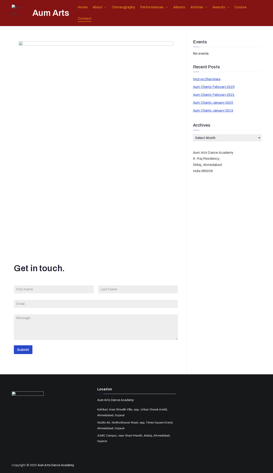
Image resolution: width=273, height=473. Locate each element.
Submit (23, 350)
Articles (196, 7)
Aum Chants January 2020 (213, 102)
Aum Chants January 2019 (213, 110)
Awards (218, 7)
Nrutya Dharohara (207, 79)
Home (82, 7)
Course (240, 7)
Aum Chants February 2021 (214, 95)
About (97, 7)
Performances (152, 7)
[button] (104, 7)
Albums (179, 7)
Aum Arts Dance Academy (56, 465)
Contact (84, 18)
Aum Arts (50, 13)
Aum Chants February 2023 (214, 87)
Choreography (123, 7)
